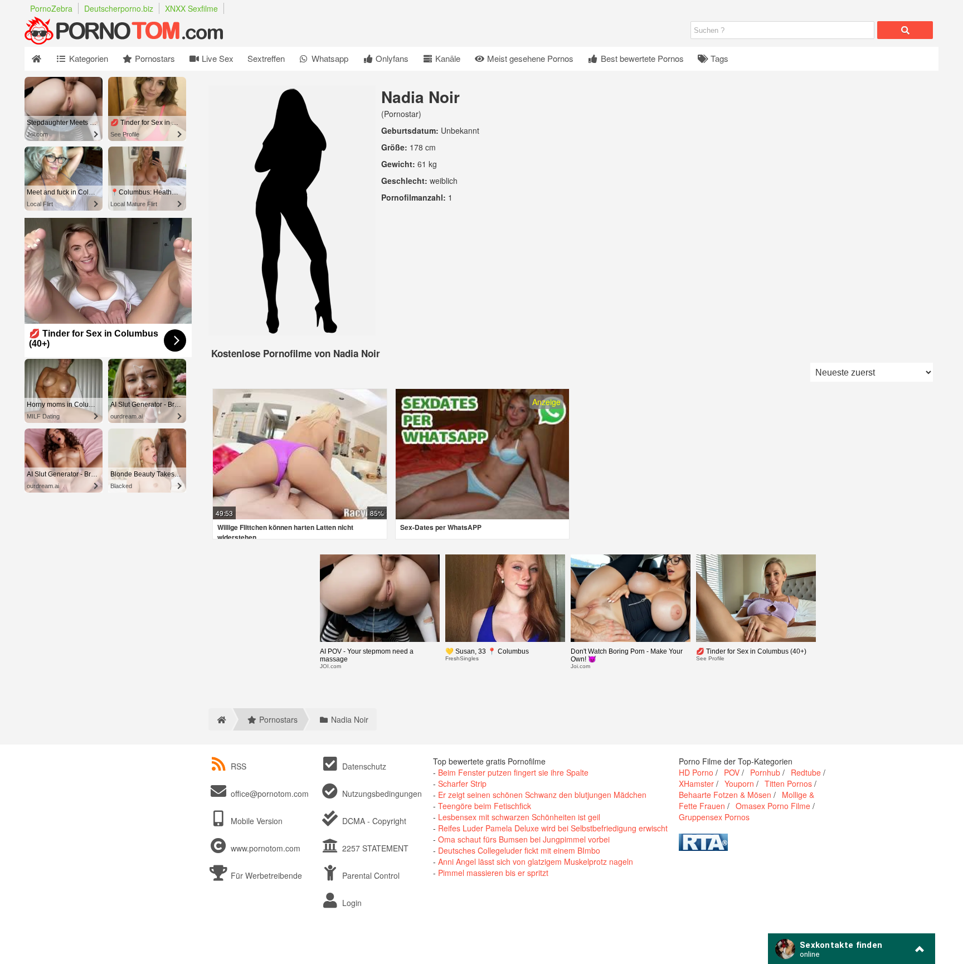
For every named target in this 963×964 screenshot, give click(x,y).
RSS (238, 766)
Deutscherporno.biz (118, 8)
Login (351, 902)
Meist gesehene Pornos (529, 58)
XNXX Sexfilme (191, 8)
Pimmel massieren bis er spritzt (493, 872)
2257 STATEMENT (374, 848)
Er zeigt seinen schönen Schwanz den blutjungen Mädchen (542, 794)
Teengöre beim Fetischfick (484, 805)
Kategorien (87, 58)
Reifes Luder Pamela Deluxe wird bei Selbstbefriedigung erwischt (553, 828)
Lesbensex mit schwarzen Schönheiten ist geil (519, 816)
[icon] (36, 59)
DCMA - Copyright (373, 820)
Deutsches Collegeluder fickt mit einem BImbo (519, 850)
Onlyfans (390, 58)
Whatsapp (328, 58)
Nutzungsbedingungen (381, 793)
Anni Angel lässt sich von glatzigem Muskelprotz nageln (535, 861)
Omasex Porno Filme (773, 805)
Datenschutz (363, 766)
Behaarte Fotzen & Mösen (725, 794)
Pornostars (154, 58)
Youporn (739, 783)
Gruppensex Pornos (714, 816)
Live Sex (217, 58)
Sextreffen (266, 58)
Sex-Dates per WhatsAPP (440, 527)
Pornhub (765, 772)
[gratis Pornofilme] (147, 41)
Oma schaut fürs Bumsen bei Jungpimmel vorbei (524, 839)
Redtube (806, 772)
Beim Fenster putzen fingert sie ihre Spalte (513, 772)
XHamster (696, 783)
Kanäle (446, 58)
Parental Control (370, 875)
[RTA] (703, 847)
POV (732, 772)
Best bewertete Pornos (641, 58)
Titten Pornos (788, 783)
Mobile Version (255, 820)
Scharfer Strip (462, 783)
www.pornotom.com (265, 848)
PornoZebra (51, 8)
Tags (718, 58)
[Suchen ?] (905, 30)
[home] (219, 719)
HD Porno (696, 772)
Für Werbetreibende (265, 875)
